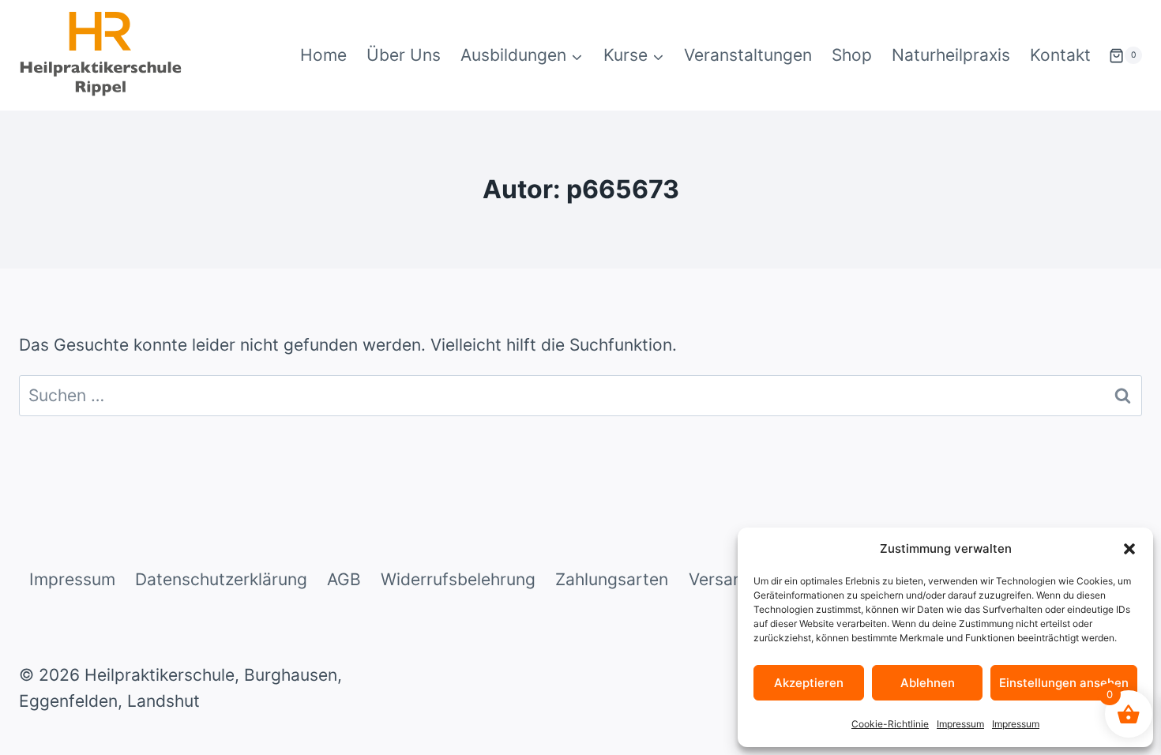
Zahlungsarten (611, 579)
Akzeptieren (809, 682)
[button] (1129, 549)
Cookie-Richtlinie (890, 724)
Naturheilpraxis (951, 55)
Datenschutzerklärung (221, 579)
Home (323, 55)
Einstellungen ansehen (1064, 682)
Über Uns (403, 55)
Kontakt (1060, 55)
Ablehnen (927, 682)
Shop (852, 55)
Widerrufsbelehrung (458, 579)
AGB (344, 579)
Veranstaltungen (748, 55)
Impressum (960, 724)
